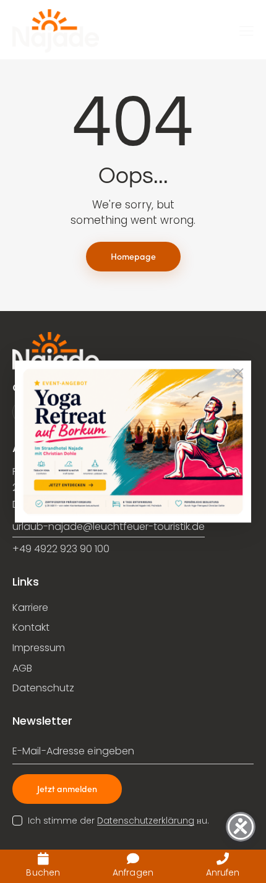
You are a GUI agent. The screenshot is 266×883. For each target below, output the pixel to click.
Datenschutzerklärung (145, 820)
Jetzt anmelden (67, 788)
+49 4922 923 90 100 (60, 549)
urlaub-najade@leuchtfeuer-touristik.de (108, 526)
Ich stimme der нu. (118, 820)
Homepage (133, 256)
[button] (246, 30)
